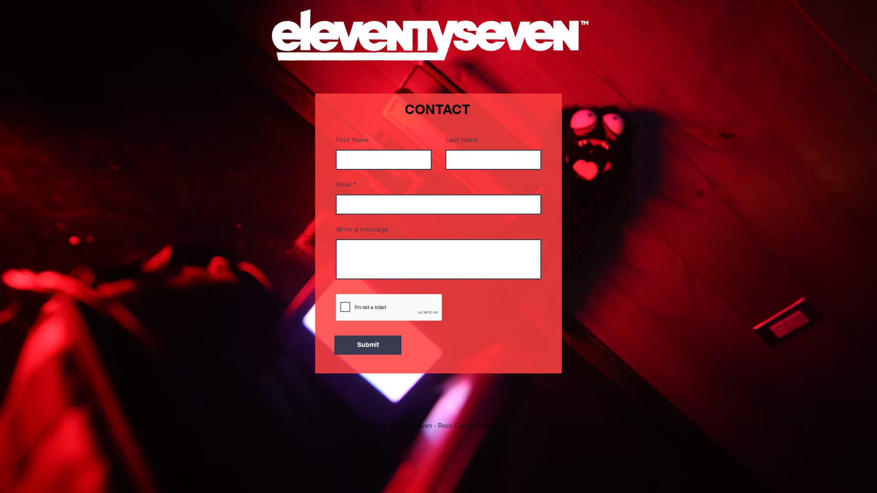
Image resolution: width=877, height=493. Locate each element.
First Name (352, 139)
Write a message (362, 229)
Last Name (462, 139)
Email (343, 184)
